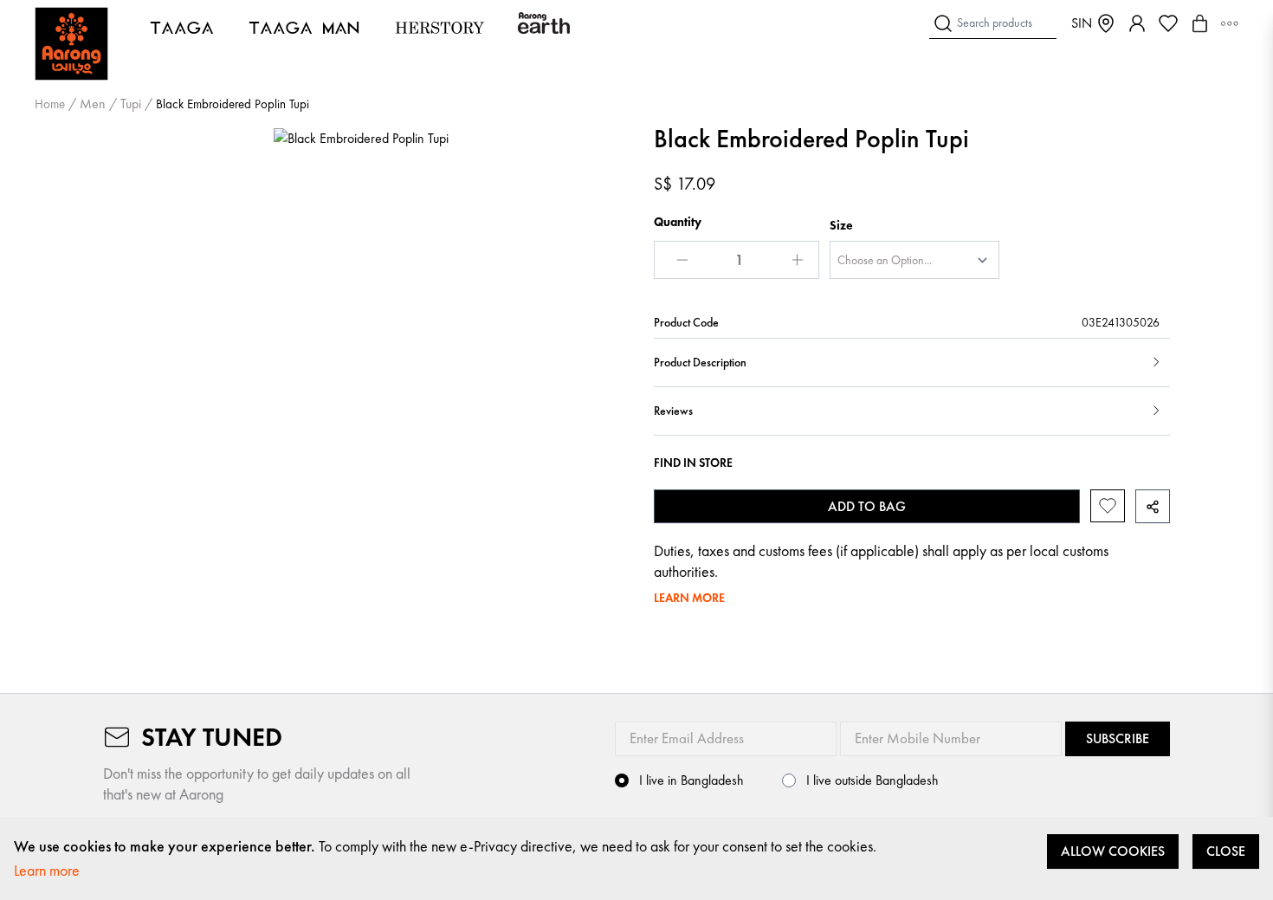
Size (841, 225)
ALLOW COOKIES (1113, 851)
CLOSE (1225, 851)
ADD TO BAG (867, 506)
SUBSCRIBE (1117, 738)
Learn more (47, 870)
